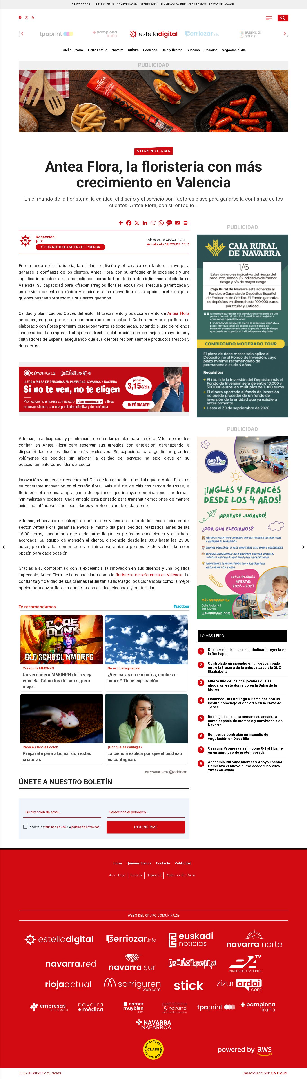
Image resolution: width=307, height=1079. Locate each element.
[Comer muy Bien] (132, 1007)
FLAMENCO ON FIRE (173, 4)
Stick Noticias (154, 151)
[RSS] (33, 18)
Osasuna (210, 50)
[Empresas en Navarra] (49, 1007)
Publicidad (183, 863)
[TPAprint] (216, 1007)
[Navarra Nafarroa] (153, 1024)
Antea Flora (178, 313)
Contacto (163, 863)
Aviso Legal (117, 875)
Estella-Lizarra (72, 50)
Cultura (133, 50)
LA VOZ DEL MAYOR (221, 4)
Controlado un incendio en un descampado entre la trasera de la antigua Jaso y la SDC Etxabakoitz (240, 668)
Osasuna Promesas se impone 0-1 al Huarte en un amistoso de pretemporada (241, 750)
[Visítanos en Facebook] (20, 18)
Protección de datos (181, 875)
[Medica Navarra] (91, 1007)
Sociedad (150, 50)
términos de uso (55, 827)
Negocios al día (234, 50)
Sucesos (193, 50)
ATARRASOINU (149, 4)
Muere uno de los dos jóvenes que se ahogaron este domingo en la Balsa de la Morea (238, 685)
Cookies (136, 875)
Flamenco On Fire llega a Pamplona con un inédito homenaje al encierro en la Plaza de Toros (241, 703)
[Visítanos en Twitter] (26, 18)
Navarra (117, 50)
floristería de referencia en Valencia (149, 574)
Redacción (45, 237)
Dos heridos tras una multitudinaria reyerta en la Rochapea (243, 652)
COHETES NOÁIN (127, 4)
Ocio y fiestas (172, 50)
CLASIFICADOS (197, 4)
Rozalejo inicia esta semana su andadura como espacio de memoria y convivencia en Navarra (241, 721)
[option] (153, 34)
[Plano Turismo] (174, 1007)
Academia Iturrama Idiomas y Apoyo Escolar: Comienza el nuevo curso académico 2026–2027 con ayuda (242, 766)
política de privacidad (85, 827)
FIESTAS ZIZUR (105, 4)
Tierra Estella (97, 50)
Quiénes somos (139, 863)
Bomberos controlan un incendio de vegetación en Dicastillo (234, 737)
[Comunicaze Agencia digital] (153, 896)
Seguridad (154, 875)
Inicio (117, 863)
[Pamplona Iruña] (258, 1007)
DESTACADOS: (81, 4)
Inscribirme (146, 827)
